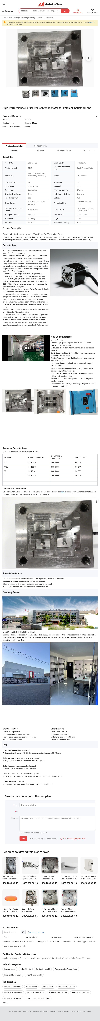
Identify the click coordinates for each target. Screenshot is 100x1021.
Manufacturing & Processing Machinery (22, 18)
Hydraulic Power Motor (13, 992)
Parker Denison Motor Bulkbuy (38, 998)
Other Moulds (25, 969)
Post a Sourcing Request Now (72, 838)
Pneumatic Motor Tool (80, 992)
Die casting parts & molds (83, 937)
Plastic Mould (49, 18)
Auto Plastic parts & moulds (60, 941)
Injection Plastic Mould (12, 975)
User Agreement (63, 1011)
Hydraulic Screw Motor (35, 992)
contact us (91, 22)
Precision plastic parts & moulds (14, 946)
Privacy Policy (86, 1011)
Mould (40, 18)
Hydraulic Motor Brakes (58, 992)
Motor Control (31, 986)
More (4, 1003)
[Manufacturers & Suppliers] (50, 4)
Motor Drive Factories (66, 986)
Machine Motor (47, 986)
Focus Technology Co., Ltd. (34, 1011)
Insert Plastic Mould (34, 975)
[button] (89, 150)
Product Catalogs (37, 932)
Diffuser (5, 937)
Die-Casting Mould (43, 969)
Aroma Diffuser (32, 937)
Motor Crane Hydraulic (12, 998)
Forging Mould (9, 969)
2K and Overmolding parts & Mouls (38, 941)
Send (23, 838)
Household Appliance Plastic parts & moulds (86, 941)
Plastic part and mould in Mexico (14, 941)
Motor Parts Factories (12, 986)
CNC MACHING (56, 937)
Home (4, 18)
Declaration (75, 1011)
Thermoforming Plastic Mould (66, 969)
